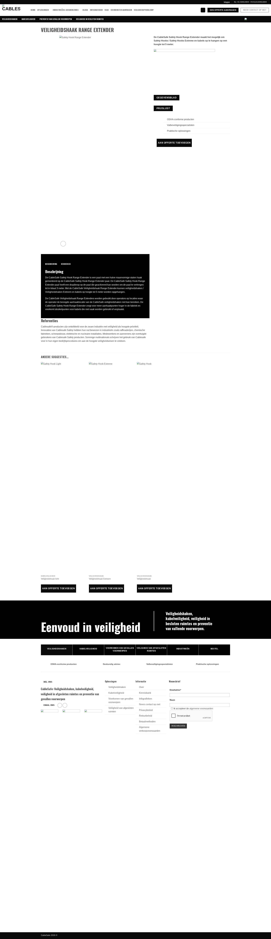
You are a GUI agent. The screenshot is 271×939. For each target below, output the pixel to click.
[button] (227, 2)
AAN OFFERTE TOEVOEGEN (174, 143)
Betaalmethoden (147, 721)
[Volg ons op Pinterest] (59, 705)
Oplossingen (43, 10)
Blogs (85, 10)
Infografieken (96, 10)
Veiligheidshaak (144, 579)
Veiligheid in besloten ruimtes (90, 19)
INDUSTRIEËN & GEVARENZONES (65, 10)
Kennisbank (145, 693)
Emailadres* (175, 690)
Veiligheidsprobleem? (144, 10)
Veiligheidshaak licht (50, 579)
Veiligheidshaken (9, 19)
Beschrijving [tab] (51, 264)
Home (33, 10)
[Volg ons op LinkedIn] (65, 705)
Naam (172, 700)
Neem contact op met (149, 704)
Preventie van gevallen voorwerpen (56, 19)
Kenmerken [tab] (66, 264)
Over (141, 687)
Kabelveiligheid (28, 19)
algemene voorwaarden (201, 708)
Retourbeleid (145, 716)
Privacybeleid (146, 710)
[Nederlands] (247, 20)
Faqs (107, 10)
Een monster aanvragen (121, 10)
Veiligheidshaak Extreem (100, 579)
